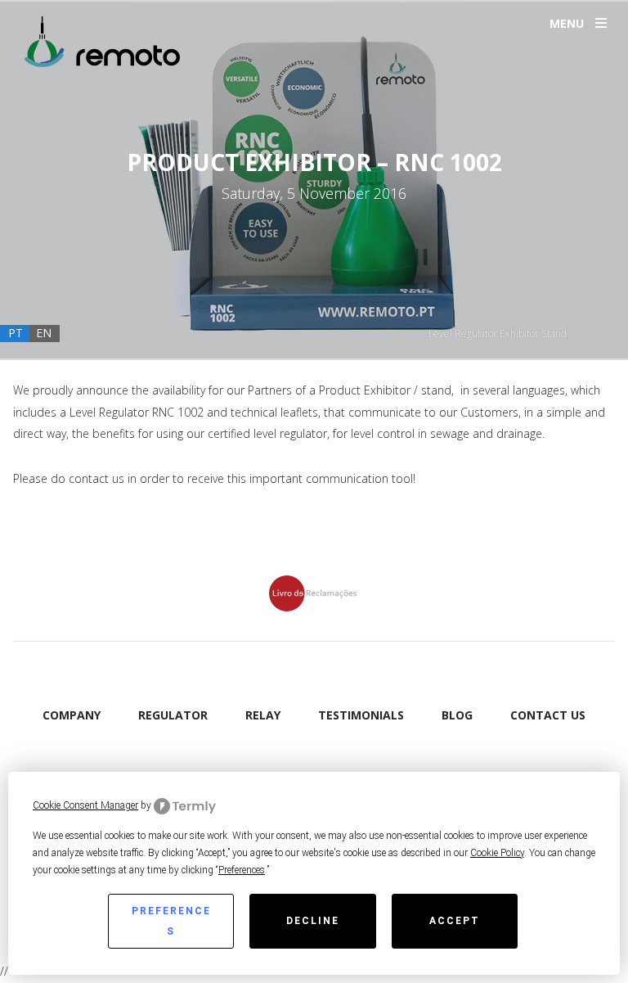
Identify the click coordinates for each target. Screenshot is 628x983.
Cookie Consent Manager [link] (85, 805)
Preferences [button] (241, 870)
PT (15, 332)
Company (72, 715)
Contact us (547, 715)
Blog (457, 715)
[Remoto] (102, 41)
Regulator (173, 715)
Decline (312, 921)
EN (44, 332)
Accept (454, 921)
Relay (262, 715)
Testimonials (361, 715)
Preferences (171, 921)
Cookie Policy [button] (497, 853)
